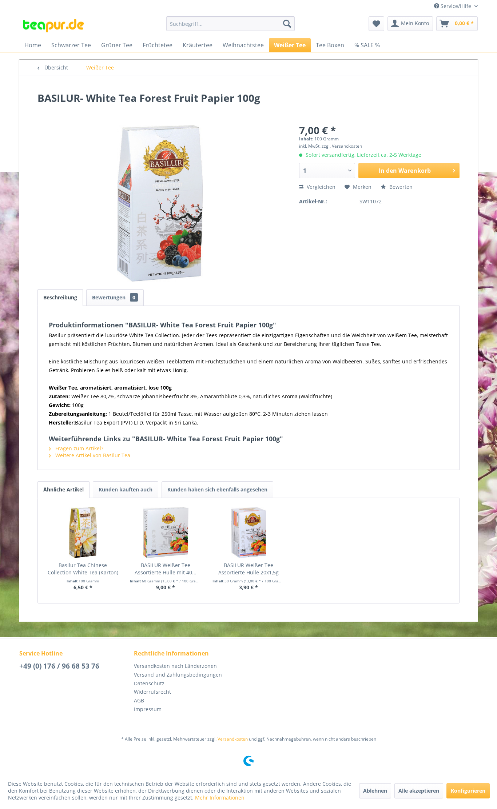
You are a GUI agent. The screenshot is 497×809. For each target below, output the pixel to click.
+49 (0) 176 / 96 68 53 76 (59, 666)
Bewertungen (113, 297)
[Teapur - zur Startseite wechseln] (53, 25)
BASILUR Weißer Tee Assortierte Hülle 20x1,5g (248, 569)
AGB (139, 700)
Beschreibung (60, 297)
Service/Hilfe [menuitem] (456, 6)
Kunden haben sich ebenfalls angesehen (217, 489)
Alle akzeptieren (418, 790)
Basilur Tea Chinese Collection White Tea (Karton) (83, 569)
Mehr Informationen (219, 797)
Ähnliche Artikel (63, 489)
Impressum (148, 709)
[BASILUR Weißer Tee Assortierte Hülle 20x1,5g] (248, 532)
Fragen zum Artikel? (78, 448)
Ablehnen (375, 790)
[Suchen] (287, 23)
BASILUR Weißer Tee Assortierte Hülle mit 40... (165, 569)
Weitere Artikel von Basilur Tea (92, 455)
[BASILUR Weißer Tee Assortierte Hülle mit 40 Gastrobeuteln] (166, 532)
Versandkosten (233, 739)
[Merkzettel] (376, 23)
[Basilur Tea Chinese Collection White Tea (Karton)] (83, 532)
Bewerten (400, 186)
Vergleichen (320, 186)
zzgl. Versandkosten (342, 146)
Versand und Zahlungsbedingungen (178, 674)
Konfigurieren (468, 790)
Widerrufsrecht (152, 691)
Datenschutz (149, 683)
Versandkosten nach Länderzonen (175, 665)
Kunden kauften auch (125, 489)
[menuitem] (230, 23)
